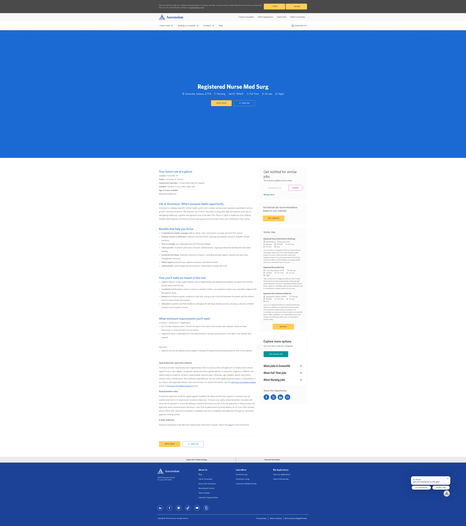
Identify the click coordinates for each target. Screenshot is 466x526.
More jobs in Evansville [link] (277, 366)
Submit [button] (295, 188)
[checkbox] (244, 103)
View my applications (281, 474)
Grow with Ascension (207, 484)
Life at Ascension (205, 479)
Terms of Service (276, 518)
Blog (221, 26)
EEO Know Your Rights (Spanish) (179, 386)
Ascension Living (242, 479)
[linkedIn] (160, 508)
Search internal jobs (281, 479)
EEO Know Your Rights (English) (243, 382)
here (230, 425)
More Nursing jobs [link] (274, 379)
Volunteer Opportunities (208, 498)
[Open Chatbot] (447, 493)
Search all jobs (204, 493)
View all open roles (276, 354)
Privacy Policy (262, 518)
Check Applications (265, 17)
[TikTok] (188, 508)
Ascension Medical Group (246, 484)
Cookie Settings (194, 8)
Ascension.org (241, 474)
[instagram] (178, 508)
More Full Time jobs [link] (275, 373)
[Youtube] (197, 508)
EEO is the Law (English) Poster (296, 518)
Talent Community (297, 17)
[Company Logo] (171, 17)
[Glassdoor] (206, 508)
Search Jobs (281, 17)
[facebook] (169, 508)
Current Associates (246, 17)
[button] (221, 103)
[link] (269, 195)
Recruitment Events (206, 488)
